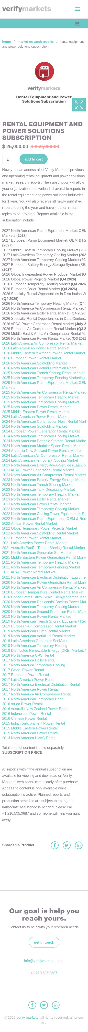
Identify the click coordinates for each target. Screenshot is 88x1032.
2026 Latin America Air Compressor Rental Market (42, 343)
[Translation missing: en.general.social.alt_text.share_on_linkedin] (78, 845)
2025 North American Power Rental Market (36, 407)
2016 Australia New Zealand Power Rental (35, 709)
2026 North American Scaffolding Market (34, 363)
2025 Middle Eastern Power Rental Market (36, 412)
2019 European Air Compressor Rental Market (39, 626)
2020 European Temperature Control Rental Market (42, 592)
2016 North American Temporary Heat (32, 699)
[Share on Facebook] (54, 845)
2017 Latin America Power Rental (28, 679)
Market (63, 499)
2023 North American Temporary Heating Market (40, 494)
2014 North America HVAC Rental (29, 738)
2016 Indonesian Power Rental (26, 713)
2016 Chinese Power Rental (24, 718)
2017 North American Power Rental (30, 689)
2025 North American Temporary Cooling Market (40, 402)
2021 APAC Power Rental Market (28, 572)
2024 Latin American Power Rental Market (35, 416)
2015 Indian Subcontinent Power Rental (33, 723)
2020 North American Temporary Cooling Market (40, 607)
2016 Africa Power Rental (22, 704)
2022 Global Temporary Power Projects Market (39, 528)
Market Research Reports (36, 41)
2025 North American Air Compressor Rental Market (44, 392)
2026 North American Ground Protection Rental (40, 368)
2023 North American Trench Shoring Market (37, 484)
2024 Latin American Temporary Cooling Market (40, 460)
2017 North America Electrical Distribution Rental (41, 684)
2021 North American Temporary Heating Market (40, 562)
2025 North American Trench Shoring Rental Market (43, 373)
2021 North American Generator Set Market (37, 552)
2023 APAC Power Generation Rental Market (38, 470)
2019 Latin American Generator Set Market (36, 641)
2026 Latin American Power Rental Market (35, 348)
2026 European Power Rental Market (31, 358)
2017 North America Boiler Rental (28, 660)
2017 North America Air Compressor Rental (36, 694)
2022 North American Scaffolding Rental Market (40, 533)
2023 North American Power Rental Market (36, 504)
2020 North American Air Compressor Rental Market (44, 587)
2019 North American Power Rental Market (36, 616)
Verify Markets (27, 1017)
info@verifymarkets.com (44, 961)
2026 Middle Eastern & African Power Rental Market (43, 353)
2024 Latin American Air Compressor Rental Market (43, 455)
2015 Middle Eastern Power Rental (29, 728)
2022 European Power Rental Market (31, 538)
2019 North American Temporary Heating (34, 645)
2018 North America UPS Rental (28, 655)
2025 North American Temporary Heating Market (40, 397)
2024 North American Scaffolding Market (34, 426)
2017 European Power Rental (25, 675)
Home (6, 41)
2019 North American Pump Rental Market (36, 631)
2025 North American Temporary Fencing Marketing (43, 378)
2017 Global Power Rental (23, 670)
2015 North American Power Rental (30, 733)
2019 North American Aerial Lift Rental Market (38, 636)
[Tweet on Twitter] (66, 845)
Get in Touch (44, 942)
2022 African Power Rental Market (29, 523)
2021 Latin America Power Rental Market (34, 543)
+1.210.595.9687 (44, 973)
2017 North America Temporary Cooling (33, 665)
